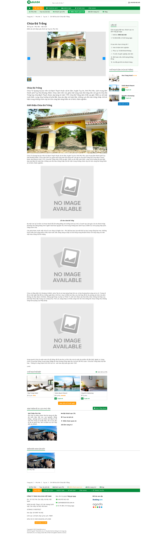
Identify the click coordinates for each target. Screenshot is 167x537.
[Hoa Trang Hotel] (40, 391)
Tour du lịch (53, 8)
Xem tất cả (102, 372)
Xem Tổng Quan (101, 408)
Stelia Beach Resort (61, 393)
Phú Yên (39, 8)
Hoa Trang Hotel (33, 393)
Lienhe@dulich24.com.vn (66, 502)
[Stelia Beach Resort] (67, 391)
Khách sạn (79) (60, 12)
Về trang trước (98, 490)
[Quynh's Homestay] (94, 391)
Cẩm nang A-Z (94, 12)
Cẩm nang (92, 8)
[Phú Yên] (41, 468)
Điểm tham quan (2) (77, 12)
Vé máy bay (81, 8)
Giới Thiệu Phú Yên (34, 413)
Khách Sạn (67, 8)
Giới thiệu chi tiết (40, 523)
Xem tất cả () (123, 104)
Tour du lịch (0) (45, 12)
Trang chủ (30, 16)
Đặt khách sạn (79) (69, 413)
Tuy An (45, 16)
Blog (105, 12)
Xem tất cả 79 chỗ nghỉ (67, 403)
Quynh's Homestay (87, 393)
